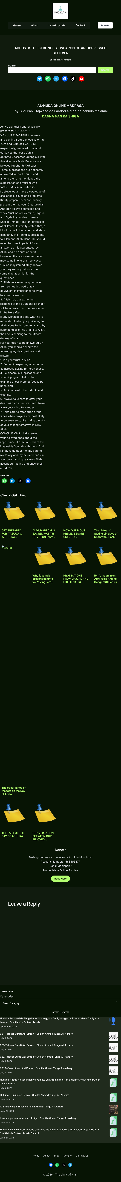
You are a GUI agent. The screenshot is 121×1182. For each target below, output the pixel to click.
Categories (7, 996)
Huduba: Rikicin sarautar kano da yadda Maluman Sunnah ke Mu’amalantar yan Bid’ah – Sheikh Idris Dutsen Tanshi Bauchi (49, 1131)
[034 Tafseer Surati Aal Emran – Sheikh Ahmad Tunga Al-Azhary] (113, 1037)
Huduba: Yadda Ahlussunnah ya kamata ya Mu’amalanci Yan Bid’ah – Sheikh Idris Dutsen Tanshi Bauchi (50, 1081)
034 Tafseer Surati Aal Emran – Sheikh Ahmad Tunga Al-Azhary (36, 1033)
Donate (105, 25)
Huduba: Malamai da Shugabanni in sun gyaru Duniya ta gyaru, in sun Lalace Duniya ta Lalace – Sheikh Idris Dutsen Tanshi (49, 1020)
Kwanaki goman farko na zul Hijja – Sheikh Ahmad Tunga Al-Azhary (38, 1118)
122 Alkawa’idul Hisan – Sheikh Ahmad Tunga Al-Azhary (31, 1106)
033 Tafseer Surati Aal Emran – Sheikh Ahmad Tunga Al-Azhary (36, 1045)
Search (12, 65)
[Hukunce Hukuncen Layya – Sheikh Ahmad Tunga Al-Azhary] (113, 1098)
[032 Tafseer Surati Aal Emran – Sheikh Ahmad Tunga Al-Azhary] (113, 1060)
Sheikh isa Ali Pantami (60, 59)
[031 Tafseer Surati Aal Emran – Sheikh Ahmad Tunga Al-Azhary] (113, 1071)
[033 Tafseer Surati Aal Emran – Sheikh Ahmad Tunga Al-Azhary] (113, 1048)
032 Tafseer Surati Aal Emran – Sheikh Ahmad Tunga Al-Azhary (36, 1056)
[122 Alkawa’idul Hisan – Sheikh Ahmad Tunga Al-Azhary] (113, 1110)
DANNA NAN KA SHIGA (60, 116)
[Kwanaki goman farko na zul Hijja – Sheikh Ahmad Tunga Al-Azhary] (113, 1121)
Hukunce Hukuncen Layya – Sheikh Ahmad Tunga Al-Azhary (34, 1095)
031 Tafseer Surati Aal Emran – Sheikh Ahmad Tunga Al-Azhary (36, 1068)
